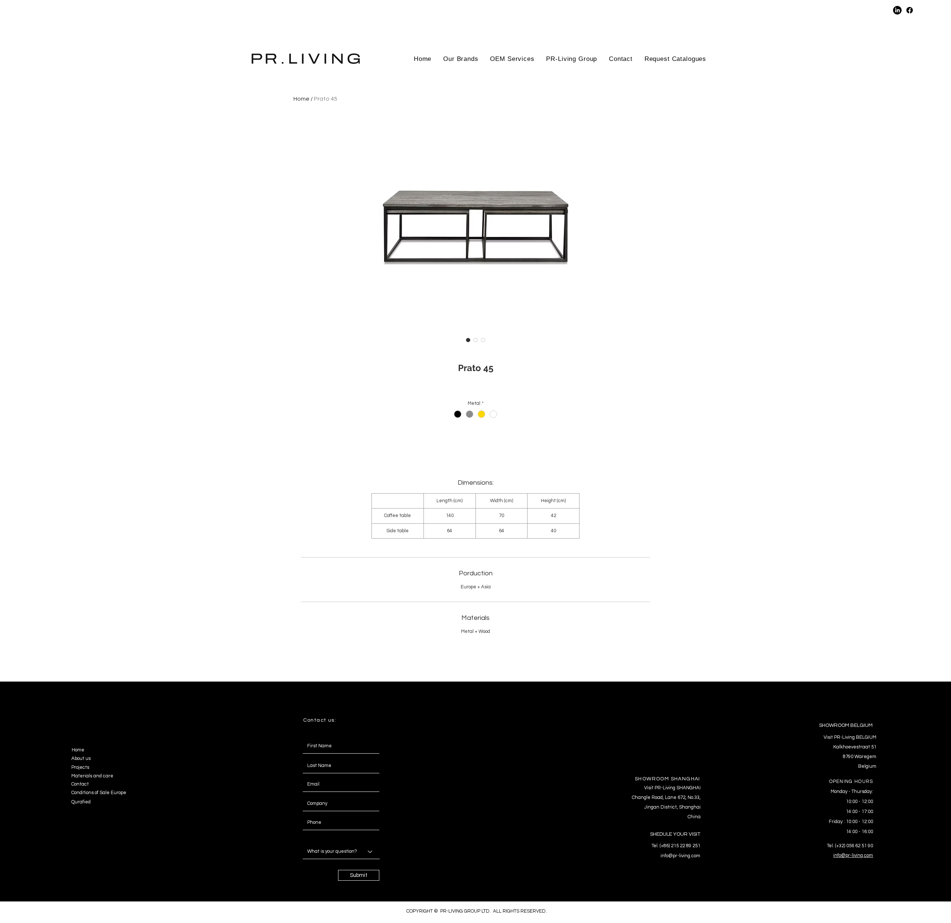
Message (311, 836)
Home (301, 99)
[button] (832, 10)
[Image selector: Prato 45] (468, 340)
